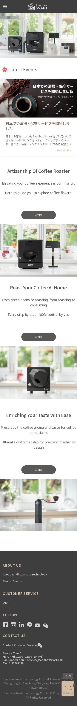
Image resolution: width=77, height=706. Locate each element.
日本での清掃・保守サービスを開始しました (38, 126)
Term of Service (12, 581)
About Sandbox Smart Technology (25, 574)
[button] (38, 215)
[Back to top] (67, 675)
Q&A (5, 602)
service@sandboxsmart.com (45, 660)
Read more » (63, 150)
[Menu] (5, 6)
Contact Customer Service (20, 645)
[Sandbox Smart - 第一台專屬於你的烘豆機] (39, 6)
